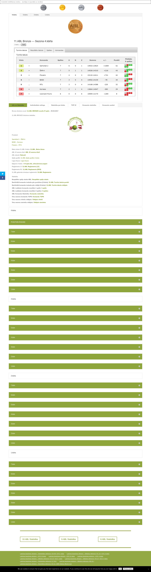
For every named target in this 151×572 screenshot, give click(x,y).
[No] (148, 569)
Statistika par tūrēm (58, 105)
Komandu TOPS (38, 196)
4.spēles (45, 191)
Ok (120, 569)
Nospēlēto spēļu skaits (40, 179)
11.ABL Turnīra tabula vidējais (56, 185)
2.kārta (36, 15)
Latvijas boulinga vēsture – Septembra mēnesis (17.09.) (38, 561)
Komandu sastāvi (108, 105)
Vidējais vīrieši (37, 199)
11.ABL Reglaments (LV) (30, 166)
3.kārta (25, 15)
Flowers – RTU (17, 145)
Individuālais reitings (37, 105)
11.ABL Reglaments (44, 172)
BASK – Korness (17, 142)
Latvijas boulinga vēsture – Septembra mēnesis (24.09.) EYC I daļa (42, 553)
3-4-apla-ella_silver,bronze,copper (35, 163)
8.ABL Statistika (107, 539)
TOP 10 (73, 105)
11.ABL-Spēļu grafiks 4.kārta (30, 158)
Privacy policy (128, 569)
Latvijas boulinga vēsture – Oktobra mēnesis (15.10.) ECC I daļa (41, 558)
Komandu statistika (89, 105)
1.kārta (47, 15)
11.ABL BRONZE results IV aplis (38, 111)
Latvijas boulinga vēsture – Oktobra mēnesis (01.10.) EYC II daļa (88, 553)
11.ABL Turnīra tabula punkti (59, 182)
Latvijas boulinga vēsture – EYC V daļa (90, 556)
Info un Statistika (18, 105)
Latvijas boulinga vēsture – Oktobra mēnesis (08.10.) (76, 561)
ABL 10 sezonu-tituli (32, 152)
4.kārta (14, 15)
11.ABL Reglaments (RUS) (32, 169)
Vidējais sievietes (40, 202)
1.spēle (44, 188)
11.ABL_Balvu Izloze (37, 149)
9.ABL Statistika (68, 539)
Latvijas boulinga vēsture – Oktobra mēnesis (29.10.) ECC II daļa (86, 558)
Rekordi (23, 155)
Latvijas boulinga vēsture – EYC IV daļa (62, 556)
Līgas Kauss (25, 161)
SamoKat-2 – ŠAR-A (18, 139)
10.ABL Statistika (30, 539)
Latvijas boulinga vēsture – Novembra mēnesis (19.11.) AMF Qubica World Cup (46, 564)
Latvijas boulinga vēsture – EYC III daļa (33, 556)
